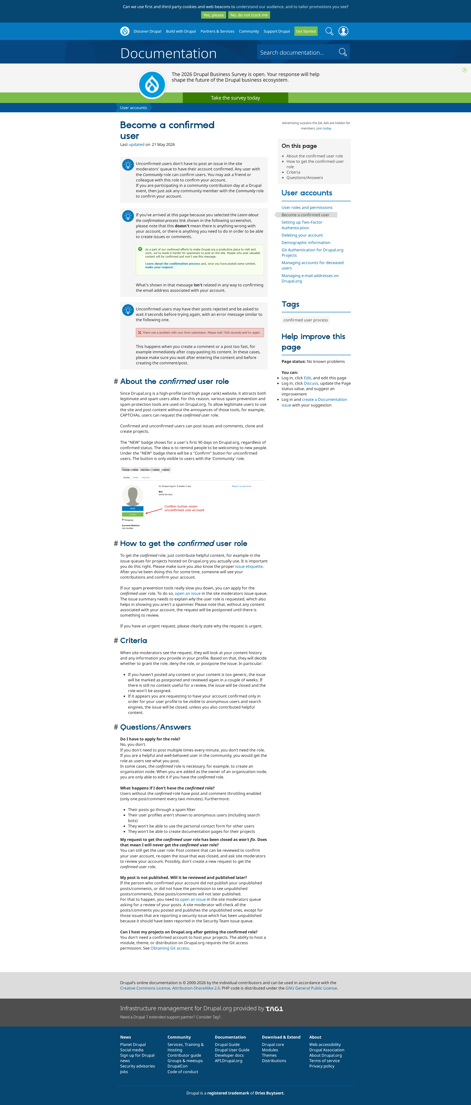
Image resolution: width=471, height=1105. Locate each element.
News (125, 1037)
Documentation (168, 52)
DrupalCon (178, 1066)
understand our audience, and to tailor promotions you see (291, 6)
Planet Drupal (133, 1044)
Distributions (274, 1060)
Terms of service (324, 1060)
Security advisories (137, 1066)
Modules (270, 1050)
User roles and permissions (307, 207)
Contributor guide (184, 1055)
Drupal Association (326, 1050)
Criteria (293, 172)
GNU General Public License (311, 988)
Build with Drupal (181, 31)
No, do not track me (249, 15)
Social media (132, 1050)
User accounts (133, 107)
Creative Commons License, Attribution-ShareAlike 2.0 (170, 988)
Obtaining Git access (170, 948)
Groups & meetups (185, 1060)
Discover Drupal (147, 31)
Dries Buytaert (269, 1093)
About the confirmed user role (315, 156)
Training (192, 1044)
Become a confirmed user (305, 214)
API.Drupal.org (228, 1060)
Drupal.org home (125, 31)
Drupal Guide (227, 1044)
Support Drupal (277, 31)
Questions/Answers (305, 177)
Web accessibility (325, 1044)
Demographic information (306, 242)
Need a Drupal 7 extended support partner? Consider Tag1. (171, 1017)
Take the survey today (235, 97)
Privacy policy (321, 1066)
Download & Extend (281, 1037)
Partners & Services (217, 31)
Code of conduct (183, 1071)
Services (175, 1044)
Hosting (175, 1050)
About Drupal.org (325, 1055)
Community (249, 31)
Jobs (124, 1071)
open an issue (188, 593)
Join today (323, 128)
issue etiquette (249, 566)
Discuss (311, 383)
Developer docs (229, 1055)
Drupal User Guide (232, 1050)
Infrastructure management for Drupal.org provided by (193, 1008)
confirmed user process (306, 320)
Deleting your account (302, 235)
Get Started (306, 31)
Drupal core (273, 1044)
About (315, 1037)
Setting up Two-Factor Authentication (302, 224)
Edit (307, 378)
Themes (269, 1055)
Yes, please (214, 15)
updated (136, 144)
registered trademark (228, 1093)
